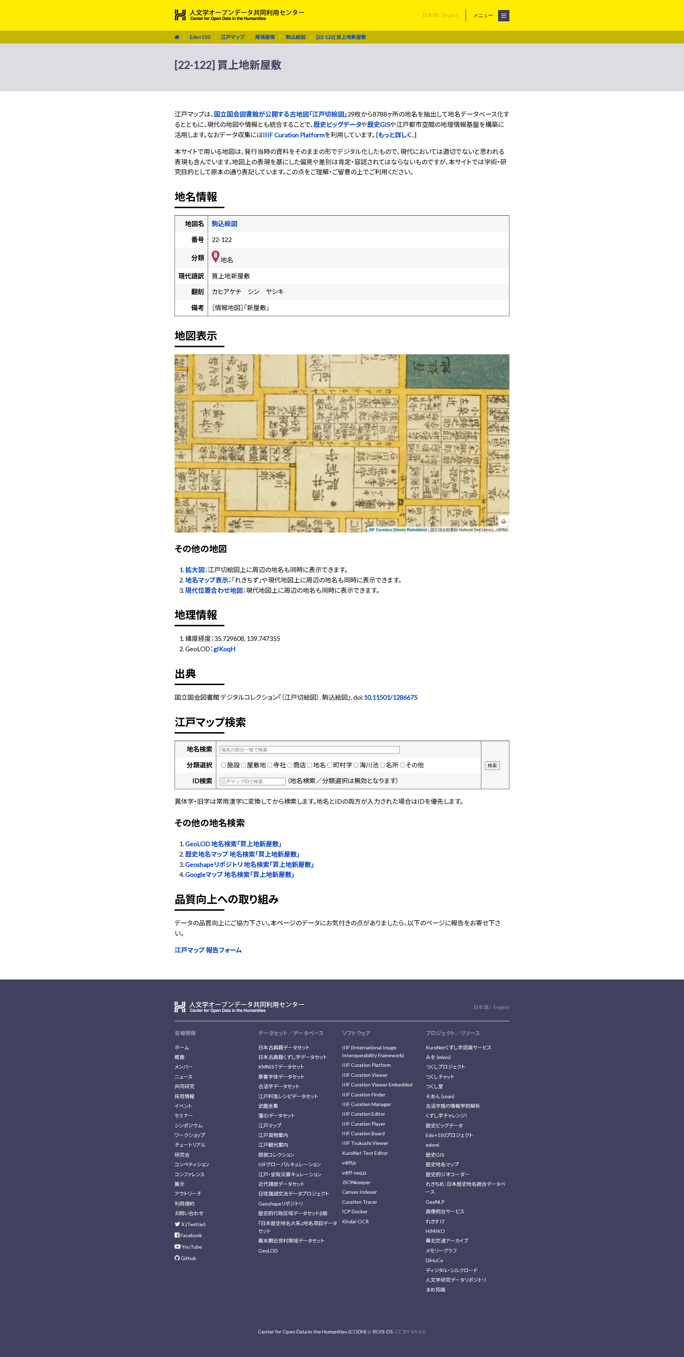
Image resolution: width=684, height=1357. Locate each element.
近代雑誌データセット (281, 1184)
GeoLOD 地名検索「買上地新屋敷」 (233, 844)
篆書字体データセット (281, 1077)
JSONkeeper (356, 1182)
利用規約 (185, 1204)
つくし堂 (434, 1086)
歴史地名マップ (442, 1164)
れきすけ (435, 1221)
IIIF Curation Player (363, 1124)
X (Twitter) (193, 1224)
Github (188, 1258)
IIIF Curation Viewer (365, 1075)
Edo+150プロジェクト (449, 1135)
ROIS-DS (383, 1331)
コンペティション (192, 1164)
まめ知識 (435, 1289)
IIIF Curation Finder (363, 1094)
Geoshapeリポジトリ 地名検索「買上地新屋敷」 (249, 864)
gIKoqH (224, 649)
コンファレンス (190, 1174)
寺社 (279, 765)
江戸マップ (232, 37)
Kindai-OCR (355, 1221)
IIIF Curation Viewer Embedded (398, 529)
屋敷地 (256, 765)
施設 (233, 765)
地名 (319, 765)
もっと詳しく (394, 135)
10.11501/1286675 (391, 697)
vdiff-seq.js (354, 1173)
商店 (299, 765)
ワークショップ (190, 1135)
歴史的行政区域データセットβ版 (292, 1213)
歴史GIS (378, 124)
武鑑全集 (268, 1106)
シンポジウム (188, 1125)
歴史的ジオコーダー (448, 1174)
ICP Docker (355, 1211)
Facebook (191, 1235)
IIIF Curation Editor (363, 1114)
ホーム (182, 1047)
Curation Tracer (359, 1202)
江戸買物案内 (273, 1135)
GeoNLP (435, 1202)
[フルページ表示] (182, 384)
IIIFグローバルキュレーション (289, 1164)
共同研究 (185, 1086)
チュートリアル (190, 1145)
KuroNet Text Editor (365, 1153)
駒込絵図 (296, 37)
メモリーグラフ (441, 1251)
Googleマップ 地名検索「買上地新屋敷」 (240, 874)
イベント (183, 1106)
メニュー (483, 15)
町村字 (342, 765)
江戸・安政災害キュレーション (289, 1174)
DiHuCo (434, 1260)
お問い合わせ (189, 1213)
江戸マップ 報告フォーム (208, 950)
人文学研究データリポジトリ (456, 1280)
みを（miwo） (439, 1057)
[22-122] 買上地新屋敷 (341, 37)
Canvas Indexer (359, 1192)
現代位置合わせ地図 (214, 590)
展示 (180, 1184)
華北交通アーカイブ (447, 1241)
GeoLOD (268, 1251)
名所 (392, 765)
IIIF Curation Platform (294, 135)
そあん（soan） (441, 1096)
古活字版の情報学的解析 (453, 1106)
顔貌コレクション (276, 1155)
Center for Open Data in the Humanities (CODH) (312, 1331)
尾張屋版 (265, 37)
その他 (415, 765)
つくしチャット (440, 1077)
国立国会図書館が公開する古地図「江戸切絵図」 (280, 114)
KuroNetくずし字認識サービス (459, 1047)
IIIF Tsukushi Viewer (365, 1143)
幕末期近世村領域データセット (291, 1241)
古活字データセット (279, 1086)
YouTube (191, 1247)
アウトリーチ (188, 1194)
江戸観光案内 (273, 1145)
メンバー (184, 1067)
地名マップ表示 (206, 580)
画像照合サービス (445, 1211)
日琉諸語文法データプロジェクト (293, 1194)
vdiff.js (349, 1163)
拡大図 (194, 570)
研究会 (182, 1155)
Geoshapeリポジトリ (280, 1204)
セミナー (184, 1115)
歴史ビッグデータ (337, 124)
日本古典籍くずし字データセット (292, 1057)
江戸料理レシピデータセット (288, 1096)
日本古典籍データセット (284, 1047)
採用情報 (185, 1096)
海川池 (369, 765)
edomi (432, 1145)
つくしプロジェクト (445, 1067)
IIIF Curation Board (363, 1133)
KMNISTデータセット (281, 1067)
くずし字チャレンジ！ (447, 1115)
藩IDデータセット (276, 1115)
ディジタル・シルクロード (452, 1270)
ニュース (184, 1077)
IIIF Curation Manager (366, 1104)
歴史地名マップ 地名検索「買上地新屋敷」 (242, 854)
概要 (180, 1057)
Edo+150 (200, 37)
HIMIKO (435, 1231)
